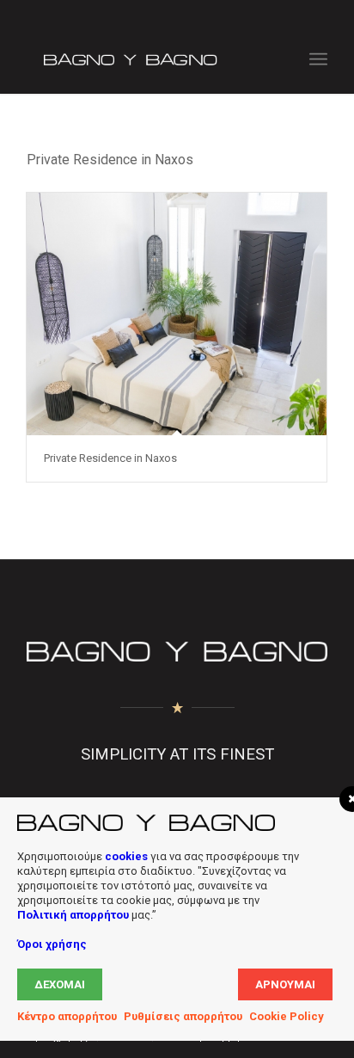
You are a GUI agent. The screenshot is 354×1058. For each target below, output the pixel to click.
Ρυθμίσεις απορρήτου (183, 1016)
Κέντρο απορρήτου (67, 1016)
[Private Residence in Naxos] (177, 314)
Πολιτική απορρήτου (73, 914)
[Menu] (318, 59)
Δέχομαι (59, 984)
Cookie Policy (286, 1016)
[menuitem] (318, 59)
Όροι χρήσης (52, 944)
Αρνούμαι (285, 984)
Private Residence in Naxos (110, 458)
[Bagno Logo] (147, 59)
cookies (126, 856)
